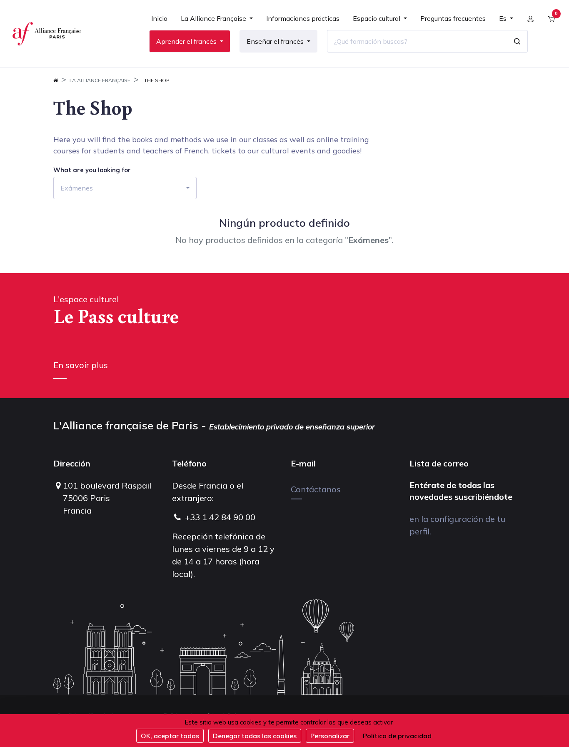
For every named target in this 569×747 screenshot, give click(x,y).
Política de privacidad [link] (397, 736)
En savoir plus (80, 365)
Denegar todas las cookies (255, 736)
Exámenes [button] (76, 188)
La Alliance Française (100, 80)
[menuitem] (159, 21)
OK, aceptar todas (170, 736)
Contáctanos (316, 489)
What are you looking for (92, 170)
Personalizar (329, 736)
